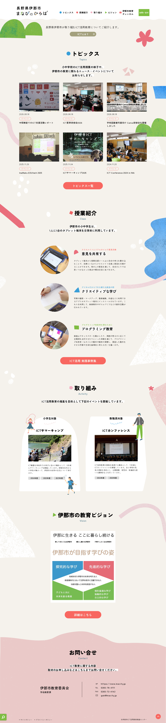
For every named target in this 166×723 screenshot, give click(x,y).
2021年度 (59, 478)
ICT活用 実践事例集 (83, 361)
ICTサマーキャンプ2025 (75, 172)
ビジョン (112, 12)
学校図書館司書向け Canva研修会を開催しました (127, 124)
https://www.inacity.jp (113, 683)
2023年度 (46, 478)
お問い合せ (144, 12)
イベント (25, 118)
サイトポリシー (26, 720)
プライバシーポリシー (44, 720)
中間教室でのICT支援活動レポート (36, 122)
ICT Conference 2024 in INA (120, 172)
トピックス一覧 (83, 186)
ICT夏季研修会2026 (72, 122)
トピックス (68, 12)
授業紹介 (83, 12)
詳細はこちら (83, 615)
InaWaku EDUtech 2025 (30, 172)
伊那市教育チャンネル (128, 12)
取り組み (98, 12)
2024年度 (34, 478)
